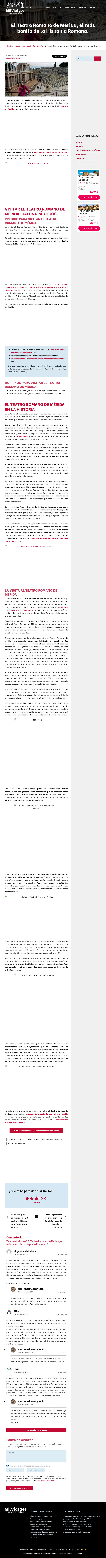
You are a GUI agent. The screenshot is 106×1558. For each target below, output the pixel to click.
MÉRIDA (79, 146)
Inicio (9, 45)
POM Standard (77, 1553)
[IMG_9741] (36, 183)
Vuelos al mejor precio (38, 1519)
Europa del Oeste (27, 45)
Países (16, 45)
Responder (62, 1254)
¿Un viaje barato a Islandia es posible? (77, 1519)
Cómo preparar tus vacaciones (41, 1516)
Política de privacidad (45, 1481)
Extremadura (17, 58)
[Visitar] (27, 7)
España (40, 45)
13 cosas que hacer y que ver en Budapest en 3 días (81, 1516)
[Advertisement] (36, 130)
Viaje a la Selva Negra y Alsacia (74, 1521)
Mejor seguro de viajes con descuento (43, 1532)
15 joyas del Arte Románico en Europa (76, 1532)
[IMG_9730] (36, 565)
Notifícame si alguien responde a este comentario (29, 1465)
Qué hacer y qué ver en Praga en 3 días (77, 1524)
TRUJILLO (80, 158)
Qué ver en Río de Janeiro (72, 1529)
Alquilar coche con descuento (41, 1521)
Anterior (19, 1220)
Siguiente (53, 1220)
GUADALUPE (81, 154)
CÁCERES (80, 142)
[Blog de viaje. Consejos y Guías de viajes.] (15, 8)
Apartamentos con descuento (41, 1526)
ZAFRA (79, 162)
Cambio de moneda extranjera (41, 1529)
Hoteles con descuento (38, 1524)
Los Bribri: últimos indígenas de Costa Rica (78, 1526)
